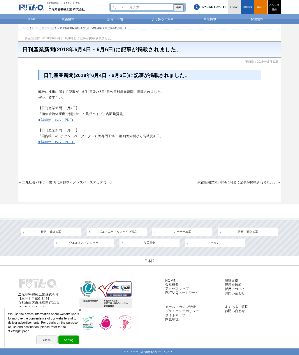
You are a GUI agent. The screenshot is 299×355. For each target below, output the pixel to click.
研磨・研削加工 (248, 231)
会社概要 (172, 284)
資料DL (261, 7)
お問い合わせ (235, 293)
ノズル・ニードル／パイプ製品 (116, 231)
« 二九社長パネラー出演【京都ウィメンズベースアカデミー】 (66, 182)
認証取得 (231, 280)
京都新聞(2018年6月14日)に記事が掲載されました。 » (238, 182)
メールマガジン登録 (180, 307)
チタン (215, 242)
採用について (235, 289)
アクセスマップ (177, 288)
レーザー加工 (182, 231)
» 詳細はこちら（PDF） (56, 120)
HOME (31, 19)
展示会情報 (233, 285)
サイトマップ (175, 315)
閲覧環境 (172, 319)
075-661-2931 (213, 7)
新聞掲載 (50, 28)
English (234, 7)
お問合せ (247, 7)
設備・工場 (115, 19)
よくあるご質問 (163, 19)
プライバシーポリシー (182, 311)
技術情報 (68, 19)
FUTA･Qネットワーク (182, 293)
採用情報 (257, 19)
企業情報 (210, 19)
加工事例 (149, 242)
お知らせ (37, 28)
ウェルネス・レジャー (83, 242)
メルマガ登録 (274, 7)
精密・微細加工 (51, 231)
